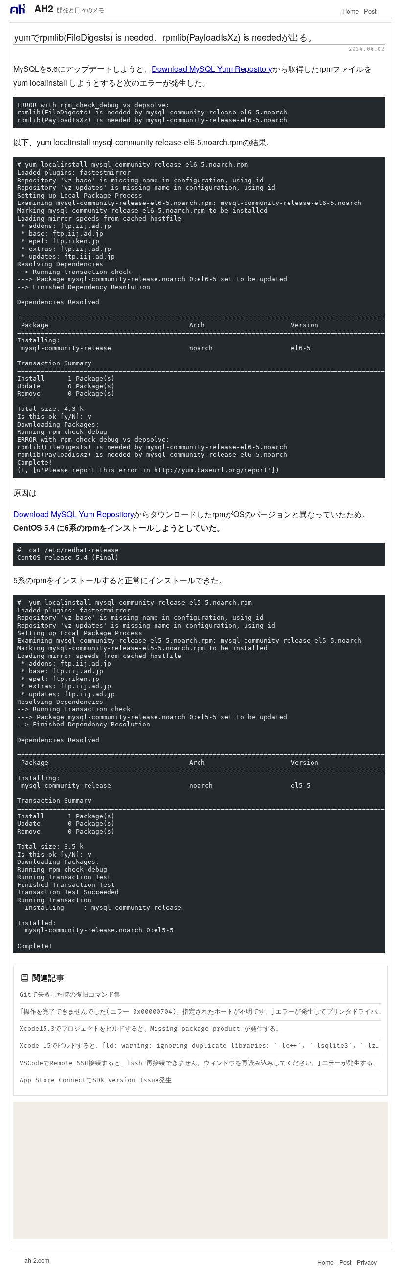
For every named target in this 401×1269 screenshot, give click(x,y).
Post (370, 11)
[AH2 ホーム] (17, 9)
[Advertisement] (200, 1170)
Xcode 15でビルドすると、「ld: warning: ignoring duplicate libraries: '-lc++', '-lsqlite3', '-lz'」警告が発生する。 (200, 1046)
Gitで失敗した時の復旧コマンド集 (70, 994)
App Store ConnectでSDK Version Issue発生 (96, 1080)
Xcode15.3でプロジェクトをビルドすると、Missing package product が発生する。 (151, 1029)
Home (350, 11)
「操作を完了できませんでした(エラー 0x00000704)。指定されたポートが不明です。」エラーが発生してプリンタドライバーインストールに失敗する (200, 1012)
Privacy (367, 1262)
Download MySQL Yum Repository (212, 68)
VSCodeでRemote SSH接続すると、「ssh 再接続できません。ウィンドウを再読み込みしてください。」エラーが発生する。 (199, 1063)
